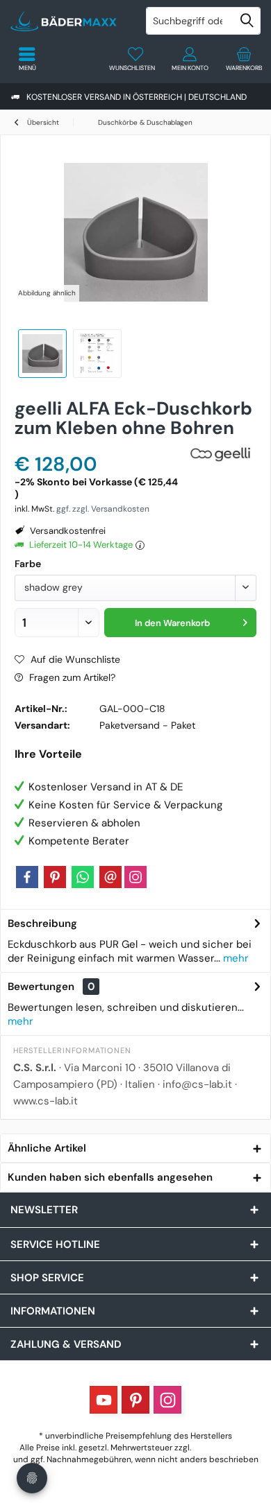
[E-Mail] (110, 877)
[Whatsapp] (83, 877)
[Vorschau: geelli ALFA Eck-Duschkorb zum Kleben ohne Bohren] (42, 353)
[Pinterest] (55, 877)
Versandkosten (222, 1447)
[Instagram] (135, 877)
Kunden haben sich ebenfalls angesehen (110, 1177)
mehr (234, 958)
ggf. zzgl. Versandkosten (102, 508)
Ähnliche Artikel (47, 1148)
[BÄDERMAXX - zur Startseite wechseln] (67, 21)
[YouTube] (103, 1400)
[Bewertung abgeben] (99, 446)
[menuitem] (244, 59)
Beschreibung (42, 923)
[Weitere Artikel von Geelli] (221, 455)
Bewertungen (41, 986)
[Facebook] (27, 877)
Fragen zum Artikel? (70, 677)
